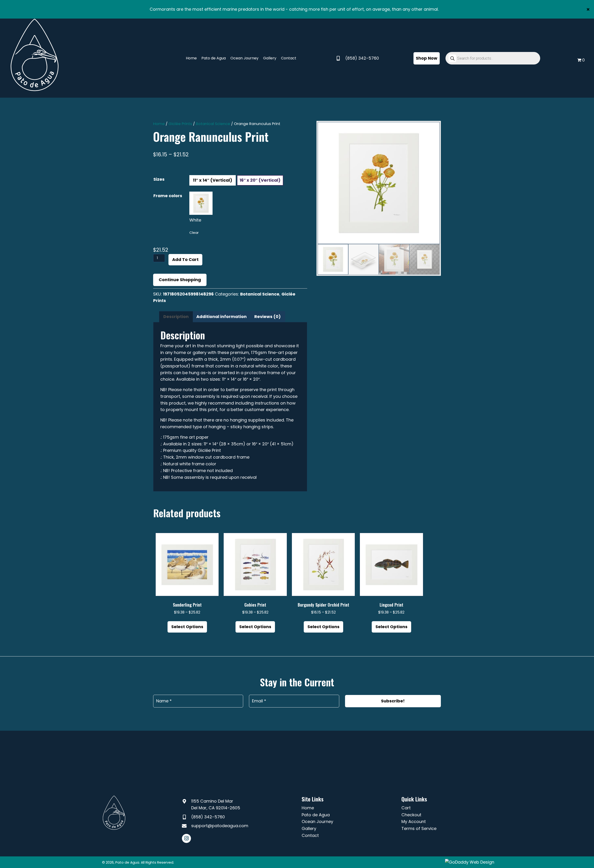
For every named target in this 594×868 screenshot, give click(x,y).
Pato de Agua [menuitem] (316, 815)
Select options (187, 627)
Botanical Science (213, 123)
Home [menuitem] (308, 808)
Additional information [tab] (221, 316)
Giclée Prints (180, 123)
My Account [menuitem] (413, 821)
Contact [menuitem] (310, 835)
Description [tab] (176, 316)
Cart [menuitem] (406, 808)
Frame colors (167, 196)
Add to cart (185, 259)
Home (159, 123)
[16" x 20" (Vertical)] (260, 180)
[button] (589, 9)
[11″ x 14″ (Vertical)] (212, 180)
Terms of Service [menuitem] (418, 828)
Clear (194, 232)
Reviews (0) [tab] (267, 316)
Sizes (159, 179)
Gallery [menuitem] (309, 828)
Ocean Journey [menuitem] (317, 821)
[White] (201, 203)
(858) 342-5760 (362, 58)
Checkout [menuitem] (411, 815)
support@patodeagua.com (219, 826)
